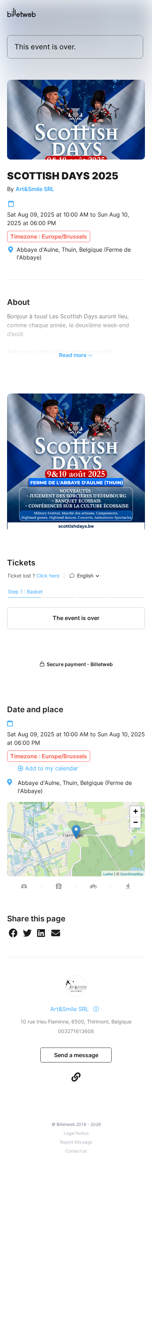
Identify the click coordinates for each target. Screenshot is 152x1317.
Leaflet (108, 874)
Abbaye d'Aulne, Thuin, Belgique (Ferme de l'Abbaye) (75, 786)
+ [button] (135, 811)
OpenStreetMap (131, 874)
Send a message (76, 1055)
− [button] (135, 822)
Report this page (76, 1142)
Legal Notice (76, 1133)
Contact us (76, 1151)
